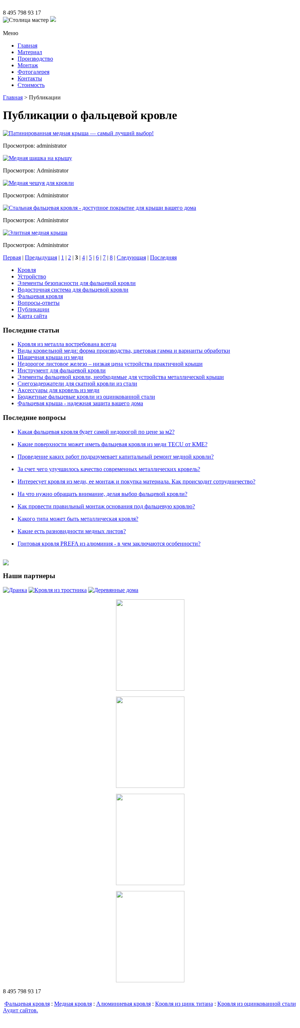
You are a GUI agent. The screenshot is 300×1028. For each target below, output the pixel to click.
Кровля (27, 270)
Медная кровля (73, 1004)
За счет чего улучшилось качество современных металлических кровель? (109, 469)
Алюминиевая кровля (123, 1004)
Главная (27, 45)
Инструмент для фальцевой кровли (62, 370)
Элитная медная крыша (38, 233)
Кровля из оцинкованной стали (256, 1004)
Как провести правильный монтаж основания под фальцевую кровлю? (106, 506)
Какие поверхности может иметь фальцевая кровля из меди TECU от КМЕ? (112, 444)
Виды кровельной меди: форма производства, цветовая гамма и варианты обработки (124, 351)
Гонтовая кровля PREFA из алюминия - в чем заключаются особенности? (109, 543)
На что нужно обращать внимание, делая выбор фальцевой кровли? (102, 494)
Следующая (131, 257)
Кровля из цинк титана (184, 1004)
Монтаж (28, 65)
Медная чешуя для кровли (41, 183)
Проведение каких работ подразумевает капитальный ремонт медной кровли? (116, 457)
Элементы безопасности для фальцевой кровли (77, 283)
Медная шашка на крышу (40, 158)
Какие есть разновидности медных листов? (72, 531)
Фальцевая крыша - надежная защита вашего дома (80, 403)
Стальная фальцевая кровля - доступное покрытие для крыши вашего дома (102, 208)
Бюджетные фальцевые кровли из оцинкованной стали (86, 397)
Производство (35, 59)
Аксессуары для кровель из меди (59, 390)
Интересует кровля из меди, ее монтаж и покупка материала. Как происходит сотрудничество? (136, 481)
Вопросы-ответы (39, 303)
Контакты (30, 78)
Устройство (32, 276)
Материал (30, 52)
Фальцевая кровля (40, 296)
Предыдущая (41, 257)
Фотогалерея (33, 72)
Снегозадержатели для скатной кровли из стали (77, 383)
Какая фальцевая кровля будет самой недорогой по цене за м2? (96, 432)
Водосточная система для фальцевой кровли (73, 290)
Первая (12, 257)
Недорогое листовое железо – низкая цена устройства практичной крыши (110, 364)
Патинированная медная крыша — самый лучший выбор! (81, 133)
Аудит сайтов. (20, 1010)
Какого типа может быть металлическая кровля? (78, 519)
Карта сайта (32, 316)
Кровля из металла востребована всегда (67, 344)
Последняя (163, 257)
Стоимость (31, 85)
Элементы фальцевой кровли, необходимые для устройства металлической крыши (121, 377)
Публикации (33, 309)
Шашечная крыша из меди (50, 357)
